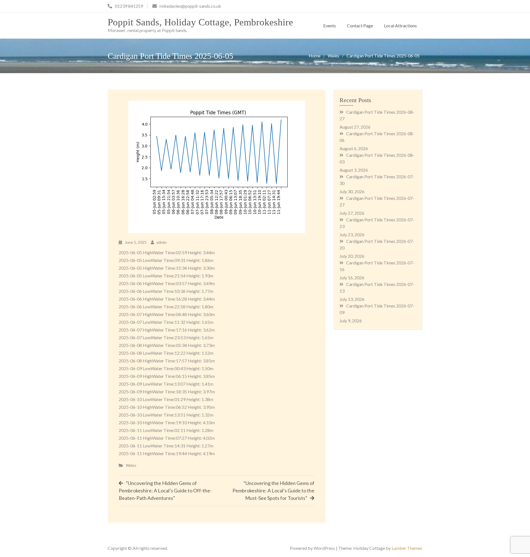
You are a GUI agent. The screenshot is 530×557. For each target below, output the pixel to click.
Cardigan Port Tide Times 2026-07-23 (377, 223)
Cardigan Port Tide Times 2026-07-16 (377, 266)
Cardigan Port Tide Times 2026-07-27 (377, 201)
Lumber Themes (407, 548)
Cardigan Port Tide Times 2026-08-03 (377, 158)
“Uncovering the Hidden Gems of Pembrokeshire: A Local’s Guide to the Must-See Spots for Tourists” (273, 490)
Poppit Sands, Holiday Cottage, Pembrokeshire (200, 22)
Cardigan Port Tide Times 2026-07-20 (377, 244)
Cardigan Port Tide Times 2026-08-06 (377, 137)
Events (329, 25)
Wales (131, 465)
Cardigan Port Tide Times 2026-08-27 (377, 115)
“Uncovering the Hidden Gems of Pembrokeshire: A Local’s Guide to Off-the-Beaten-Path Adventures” (165, 490)
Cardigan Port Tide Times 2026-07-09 (377, 309)
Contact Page (360, 25)
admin (162, 242)
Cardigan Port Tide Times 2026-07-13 (377, 287)
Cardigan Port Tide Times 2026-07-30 (377, 180)
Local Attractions (400, 25)
